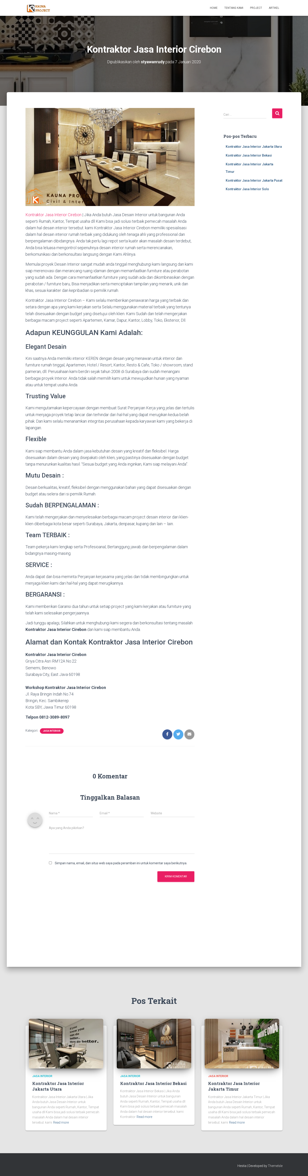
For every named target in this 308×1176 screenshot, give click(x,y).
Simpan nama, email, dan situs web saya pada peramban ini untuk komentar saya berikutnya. (121, 863)
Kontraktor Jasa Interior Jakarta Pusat (254, 180)
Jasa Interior (51, 731)
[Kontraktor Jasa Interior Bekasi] (154, 1043)
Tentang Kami (233, 7)
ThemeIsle (275, 1166)
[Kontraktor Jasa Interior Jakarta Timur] (242, 1043)
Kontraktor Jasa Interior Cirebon (53, 214)
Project (256, 7)
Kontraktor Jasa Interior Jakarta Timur (234, 1086)
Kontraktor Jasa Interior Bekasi (249, 155)
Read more (61, 1122)
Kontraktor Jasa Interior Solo (247, 189)
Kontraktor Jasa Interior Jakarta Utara (254, 146)
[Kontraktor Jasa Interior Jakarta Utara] (66, 1043)
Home (214, 7)
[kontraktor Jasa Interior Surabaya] (40, 8)
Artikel (274, 7)
